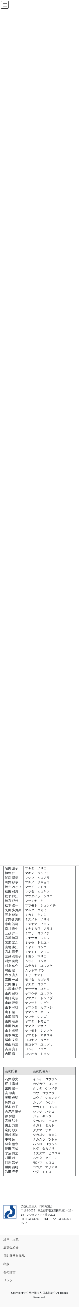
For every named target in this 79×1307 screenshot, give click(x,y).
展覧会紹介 (11, 1247)
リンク (8, 1280)
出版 (6, 1264)
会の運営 (9, 1272)
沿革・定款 (11, 1239)
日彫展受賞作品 (14, 1256)
